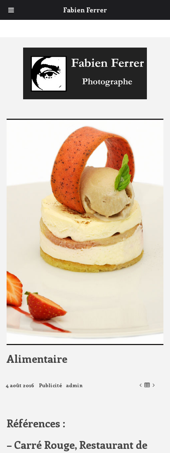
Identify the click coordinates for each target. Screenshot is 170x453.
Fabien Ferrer (85, 9)
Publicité (50, 385)
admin (74, 385)
